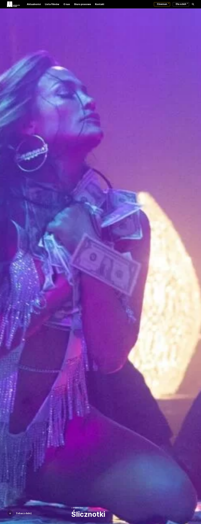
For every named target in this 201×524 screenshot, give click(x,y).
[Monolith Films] (13, 4)
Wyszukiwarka (193, 4)
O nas (66, 4)
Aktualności (34, 4)
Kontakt (99, 4)
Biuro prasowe (82, 4)
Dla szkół (181, 4)
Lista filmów (52, 4)
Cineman (162, 4)
